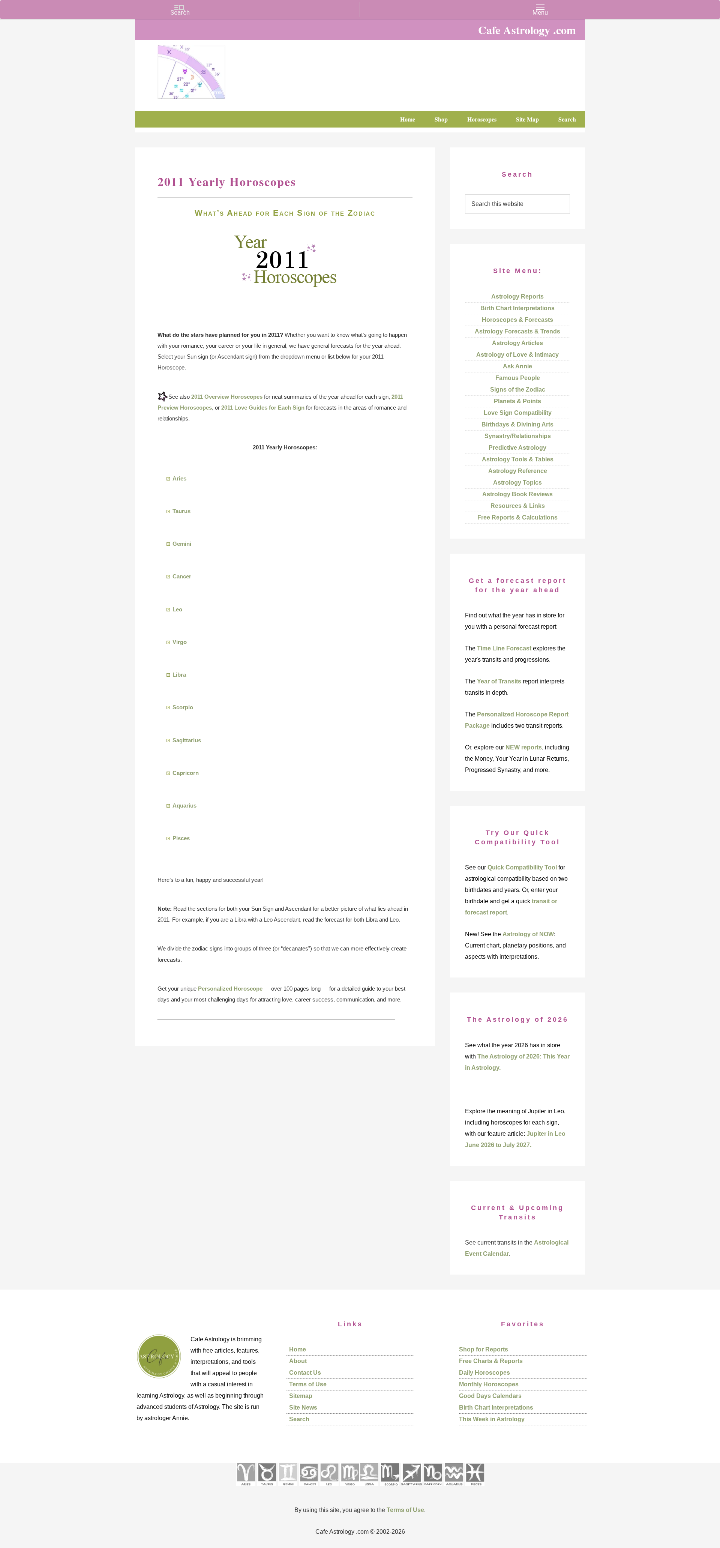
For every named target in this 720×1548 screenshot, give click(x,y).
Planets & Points (517, 401)
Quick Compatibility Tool (522, 867)
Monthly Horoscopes (489, 1384)
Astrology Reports (517, 296)
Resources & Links (517, 506)
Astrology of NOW (528, 934)
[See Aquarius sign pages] (454, 1488)
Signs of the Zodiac (517, 389)
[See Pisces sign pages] (474, 1488)
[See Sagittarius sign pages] (411, 1488)
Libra (179, 674)
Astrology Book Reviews (517, 494)
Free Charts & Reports (491, 1361)
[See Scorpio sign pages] (389, 1488)
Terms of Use (308, 1384)
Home (297, 1349)
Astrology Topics (517, 482)
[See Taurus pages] (266, 1488)
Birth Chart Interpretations (517, 308)
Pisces (181, 838)
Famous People (517, 378)
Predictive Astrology (517, 447)
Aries (179, 478)
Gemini (181, 544)
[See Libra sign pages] (368, 1488)
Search (299, 1419)
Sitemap (300, 1396)
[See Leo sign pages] (329, 1488)
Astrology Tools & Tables (518, 459)
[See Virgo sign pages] (349, 1488)
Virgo (179, 642)
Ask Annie (517, 366)
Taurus (181, 511)
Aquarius (184, 805)
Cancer (181, 576)
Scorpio (182, 707)
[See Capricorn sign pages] (433, 1488)
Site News (303, 1407)
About (298, 1361)
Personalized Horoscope (230, 988)
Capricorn (185, 773)
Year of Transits (499, 681)
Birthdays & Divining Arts (518, 424)
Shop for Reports (483, 1349)
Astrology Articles (517, 343)
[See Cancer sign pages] (308, 1488)
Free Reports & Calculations (517, 517)
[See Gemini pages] (287, 1488)
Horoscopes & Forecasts (517, 320)
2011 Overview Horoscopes (226, 396)
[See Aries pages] (245, 1488)
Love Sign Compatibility (518, 413)
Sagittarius (186, 740)
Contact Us (305, 1372)
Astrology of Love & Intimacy (517, 354)
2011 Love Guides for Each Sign (262, 407)
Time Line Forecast (504, 648)
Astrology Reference (517, 471)
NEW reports (524, 747)
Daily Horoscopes (484, 1372)
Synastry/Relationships (517, 436)
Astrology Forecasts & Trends (517, 331)
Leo (177, 609)
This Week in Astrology (492, 1419)
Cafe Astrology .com (214, 69)
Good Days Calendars (490, 1396)
